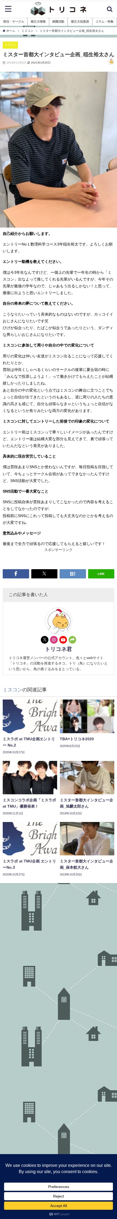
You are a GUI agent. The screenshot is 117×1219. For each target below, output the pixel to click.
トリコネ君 (58, 649)
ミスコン (10, 44)
